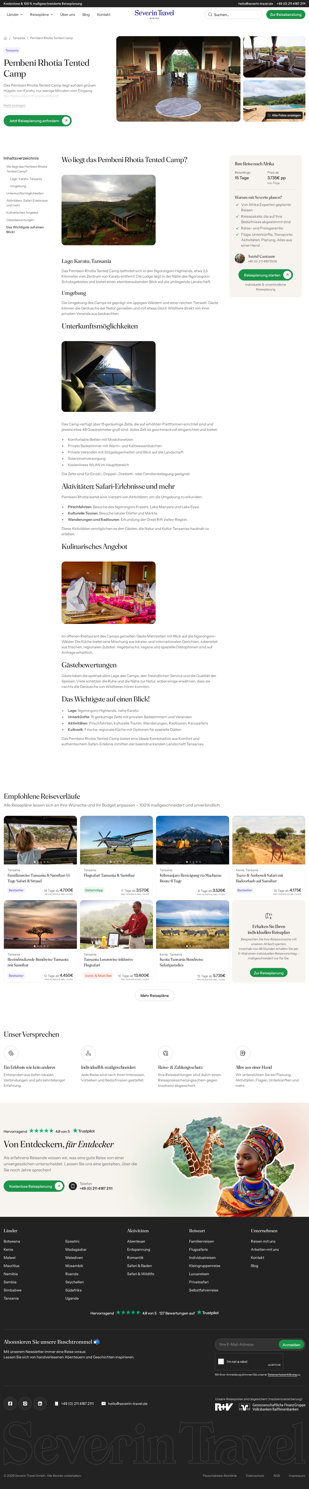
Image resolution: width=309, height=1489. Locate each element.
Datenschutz (255, 1476)
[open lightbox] (178, 79)
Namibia (11, 1274)
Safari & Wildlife (140, 1274)
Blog (254, 1265)
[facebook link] (10, 1403)
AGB (276, 1476)
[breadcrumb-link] (5, 38)
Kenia (8, 1249)
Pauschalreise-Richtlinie (220, 1476)
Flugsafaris (198, 1249)
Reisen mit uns (263, 1241)
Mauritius (11, 1265)
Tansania (11, 1298)
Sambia (10, 1282)
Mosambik (74, 1265)
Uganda (72, 1298)
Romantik (135, 1257)
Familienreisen (201, 1241)
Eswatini (72, 1241)
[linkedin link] (40, 1403)
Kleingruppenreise (204, 1265)
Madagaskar (76, 1249)
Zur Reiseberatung (286, 14)
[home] (154, 14)
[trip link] (40, 856)
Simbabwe (12, 1290)
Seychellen (74, 1282)
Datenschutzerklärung (282, 1374)
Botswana (12, 1241)
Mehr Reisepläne (154, 995)
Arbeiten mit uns (265, 1249)
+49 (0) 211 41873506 (262, 261)
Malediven (74, 1257)
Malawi (10, 1257)
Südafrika (73, 1290)
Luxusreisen (199, 1274)
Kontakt (257, 1257)
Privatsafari (199, 1282)
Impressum (297, 1476)
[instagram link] (25, 1403)
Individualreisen (202, 1257)
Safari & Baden (139, 1265)
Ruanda (71, 1274)
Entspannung (138, 1249)
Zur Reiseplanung (269, 973)
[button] (15, 14)
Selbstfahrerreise (203, 1290)
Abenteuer (136, 1241)
